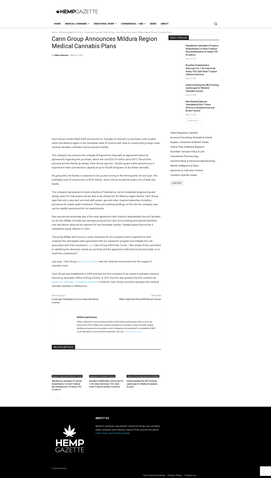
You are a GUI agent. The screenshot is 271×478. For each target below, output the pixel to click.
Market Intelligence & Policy (71, 32)
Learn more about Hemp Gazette (113, 433)
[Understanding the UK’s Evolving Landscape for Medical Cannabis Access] (144, 366)
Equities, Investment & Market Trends (67, 376)
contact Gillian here (132, 331)
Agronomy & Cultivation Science (102, 376)
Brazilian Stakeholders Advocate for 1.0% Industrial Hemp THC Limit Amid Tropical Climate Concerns (106, 384)
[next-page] (59, 397)
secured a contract (87, 261)
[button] (215, 23)
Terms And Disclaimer (154, 475)
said (91, 245)
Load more (192, 120)
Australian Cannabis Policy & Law (99, 32)
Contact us (190, 475)
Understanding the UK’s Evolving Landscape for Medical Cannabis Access (142, 384)
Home (54, 32)
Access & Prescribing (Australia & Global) (143, 376)
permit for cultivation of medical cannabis (74, 281)
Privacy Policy (175, 475)
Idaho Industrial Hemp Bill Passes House (140, 299)
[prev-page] (54, 397)
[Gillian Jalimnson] (64, 324)
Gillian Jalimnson (61, 55)
